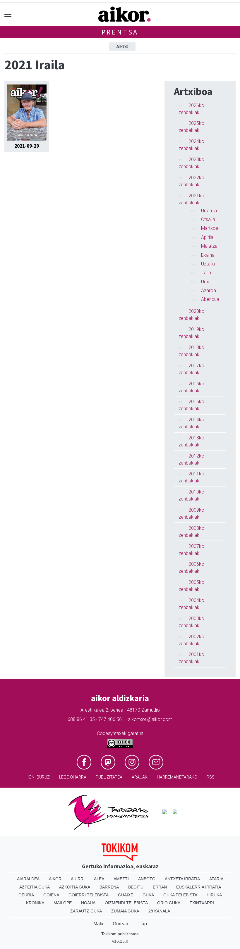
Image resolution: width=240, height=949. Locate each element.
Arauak (140, 777)
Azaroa (208, 290)
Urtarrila (209, 210)
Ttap (142, 923)
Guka (148, 895)
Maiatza (209, 246)
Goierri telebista (88, 895)
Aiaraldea (28, 878)
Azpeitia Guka (34, 887)
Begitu (135, 887)
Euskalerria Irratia (198, 887)
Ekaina (208, 255)
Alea (99, 878)
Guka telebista (180, 895)
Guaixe (125, 895)
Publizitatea (109, 777)
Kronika (35, 902)
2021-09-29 (26, 146)
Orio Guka (168, 902)
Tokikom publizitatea (120, 933)
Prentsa (120, 32)
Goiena (51, 895)
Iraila (206, 272)
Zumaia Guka (125, 911)
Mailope (63, 902)
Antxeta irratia (182, 878)
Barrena (109, 887)
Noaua (88, 902)
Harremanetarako (177, 777)
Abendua (210, 299)
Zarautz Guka (86, 911)
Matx (98, 923)
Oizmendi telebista (126, 902)
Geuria (26, 895)
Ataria (216, 878)
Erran (160, 887)
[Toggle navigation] (8, 14)
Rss (211, 777)
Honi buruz (38, 777)
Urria (205, 281)
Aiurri (78, 878)
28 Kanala (159, 911)
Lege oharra (72, 777)
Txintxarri (202, 902)
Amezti (121, 878)
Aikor (122, 46)
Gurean (120, 923)
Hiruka (214, 895)
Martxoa (209, 228)
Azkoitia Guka (74, 887)
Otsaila (208, 219)
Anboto (146, 878)
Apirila (207, 237)
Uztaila (208, 264)
